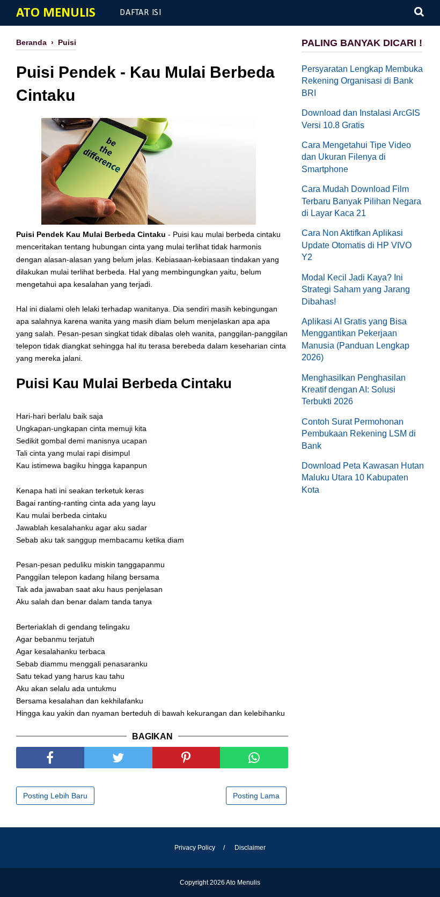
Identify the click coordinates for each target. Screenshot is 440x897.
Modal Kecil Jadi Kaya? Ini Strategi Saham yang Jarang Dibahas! (356, 289)
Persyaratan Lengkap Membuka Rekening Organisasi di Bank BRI (362, 81)
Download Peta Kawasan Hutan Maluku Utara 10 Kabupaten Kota (363, 477)
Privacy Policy (194, 847)
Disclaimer (250, 847)
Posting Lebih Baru (55, 795)
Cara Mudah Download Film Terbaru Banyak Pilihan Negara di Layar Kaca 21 (361, 201)
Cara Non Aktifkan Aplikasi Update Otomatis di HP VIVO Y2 (357, 245)
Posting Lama (256, 795)
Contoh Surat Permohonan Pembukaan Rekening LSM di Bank (359, 433)
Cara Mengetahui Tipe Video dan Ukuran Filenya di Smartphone (356, 157)
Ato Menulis (56, 13)
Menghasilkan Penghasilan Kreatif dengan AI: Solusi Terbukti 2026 (354, 389)
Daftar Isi (141, 13)
